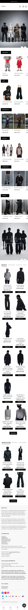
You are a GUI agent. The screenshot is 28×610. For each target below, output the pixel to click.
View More (13, 433)
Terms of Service (4, 543)
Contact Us (3, 536)
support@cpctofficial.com (14, 551)
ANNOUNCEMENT (14, 1)
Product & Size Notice (5, 540)
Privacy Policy (4, 542)
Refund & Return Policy (6, 539)
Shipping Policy (4, 537)
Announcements (4, 586)
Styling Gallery (4, 587)
